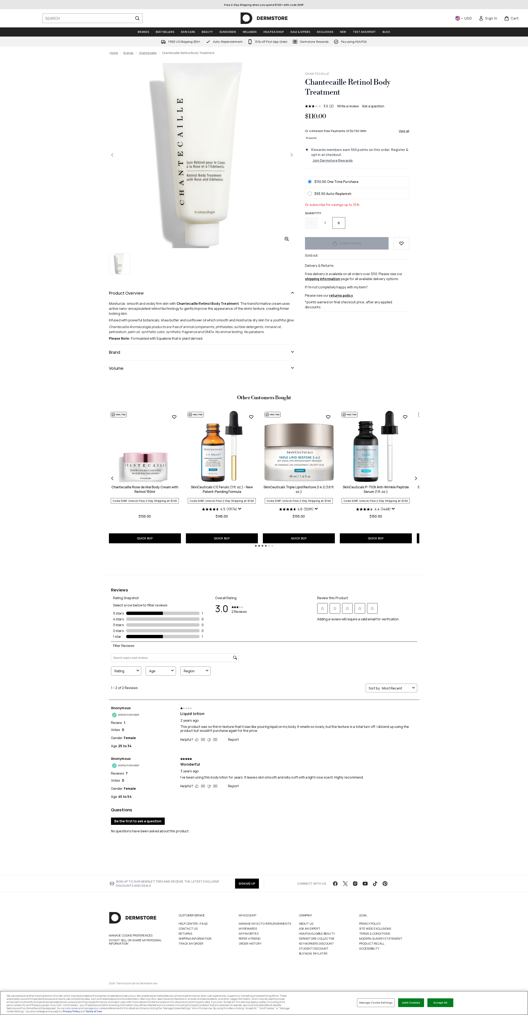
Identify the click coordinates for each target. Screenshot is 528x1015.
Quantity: (313, 213)
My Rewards (248, 929)
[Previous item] (112, 478)
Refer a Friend (250, 938)
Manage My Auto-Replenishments (265, 924)
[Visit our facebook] (335, 884)
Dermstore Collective (317, 938)
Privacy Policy (370, 924)
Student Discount (314, 948)
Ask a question (373, 106)
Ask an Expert (310, 929)
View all (404, 131)
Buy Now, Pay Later (313, 953)
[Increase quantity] (338, 223)
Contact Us (188, 929)
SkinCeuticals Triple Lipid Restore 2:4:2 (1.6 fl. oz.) (298, 489)
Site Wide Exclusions (375, 929)
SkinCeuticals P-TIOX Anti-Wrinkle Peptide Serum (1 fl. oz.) (376, 489)
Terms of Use (93, 1011)
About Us (306, 924)
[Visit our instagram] (355, 884)
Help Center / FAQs (193, 924)
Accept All (440, 1002)
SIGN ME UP (247, 883)
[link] (488, 18)
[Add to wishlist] (401, 243)
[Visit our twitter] (345, 884)
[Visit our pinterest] (385, 884)
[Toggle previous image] (112, 155)
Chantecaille (148, 53)
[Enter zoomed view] (287, 239)
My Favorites (249, 933)
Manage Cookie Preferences (131, 935)
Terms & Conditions (374, 933)
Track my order (191, 943)
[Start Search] (137, 18)
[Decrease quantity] (311, 223)
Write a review (348, 106)
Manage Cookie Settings (376, 1002)
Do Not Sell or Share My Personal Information (135, 942)
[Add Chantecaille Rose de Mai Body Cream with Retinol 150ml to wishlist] (174, 417)
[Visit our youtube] (365, 884)
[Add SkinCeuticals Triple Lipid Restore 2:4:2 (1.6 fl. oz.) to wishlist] (328, 417)
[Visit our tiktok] (375, 884)
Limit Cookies (411, 1002)
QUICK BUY (145, 538)
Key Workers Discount (316, 943)
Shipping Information (195, 938)
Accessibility (369, 948)
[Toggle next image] (291, 155)
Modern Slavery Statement (380, 938)
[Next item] (416, 478)
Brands (128, 53)
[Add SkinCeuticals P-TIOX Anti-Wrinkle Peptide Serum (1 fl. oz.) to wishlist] (405, 417)
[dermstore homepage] (264, 18)
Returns (185, 933)
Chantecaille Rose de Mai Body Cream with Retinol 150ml (144, 489)
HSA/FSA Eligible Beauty (317, 933)
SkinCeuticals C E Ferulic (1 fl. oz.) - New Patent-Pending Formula (222, 489)
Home (114, 53)
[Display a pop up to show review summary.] (240, 509)
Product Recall (372, 943)
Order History (250, 943)
